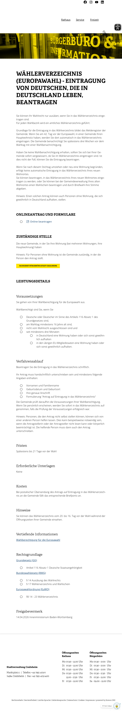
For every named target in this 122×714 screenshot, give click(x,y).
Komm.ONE (110, 700)
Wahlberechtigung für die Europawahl (38, 540)
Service (80, 19)
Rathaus (65, 19)
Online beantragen (41, 221)
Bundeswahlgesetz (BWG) (31, 573)
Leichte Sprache (44, 700)
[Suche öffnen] (104, 32)
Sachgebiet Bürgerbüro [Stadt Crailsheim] (38, 266)
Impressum (90, 700)
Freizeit (94, 19)
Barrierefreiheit (30, 700)
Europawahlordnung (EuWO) (32, 589)
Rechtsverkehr (17, 700)
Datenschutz (72, 700)
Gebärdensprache (59, 700)
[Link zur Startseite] (22, 17)
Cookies (81, 700)
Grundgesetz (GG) (26, 560)
